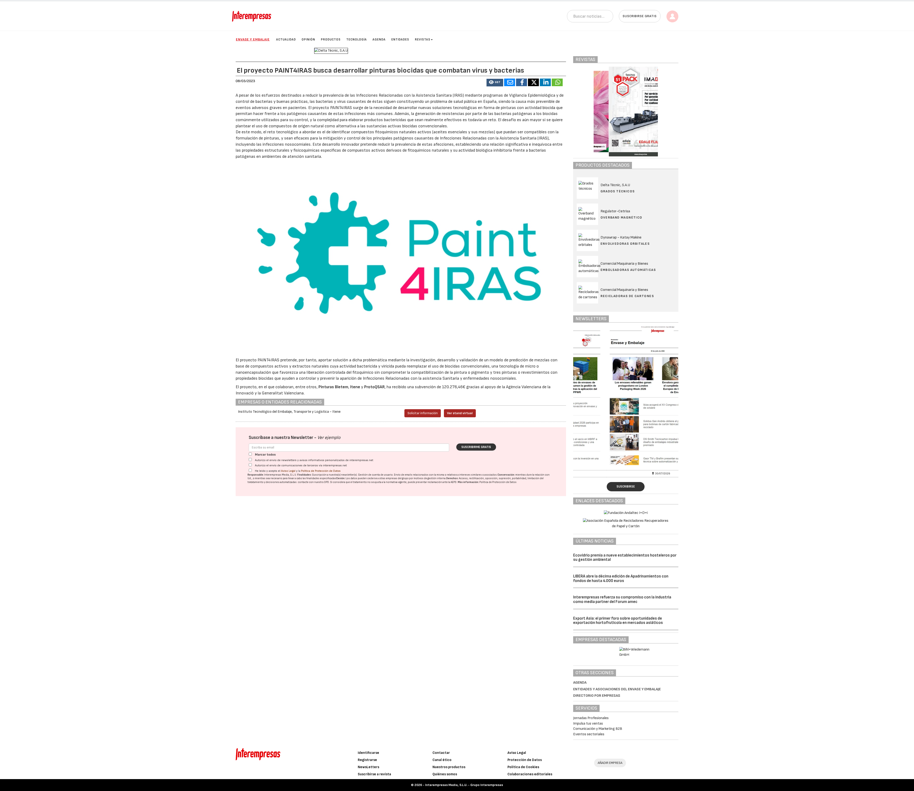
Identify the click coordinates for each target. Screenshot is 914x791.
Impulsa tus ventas (588, 723)
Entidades (400, 39)
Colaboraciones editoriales (529, 774)
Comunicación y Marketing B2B (597, 728)
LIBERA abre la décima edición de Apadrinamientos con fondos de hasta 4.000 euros (620, 578)
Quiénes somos (444, 774)
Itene (355, 386)
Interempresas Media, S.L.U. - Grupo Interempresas (464, 785)
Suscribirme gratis (476, 447)
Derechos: (452, 478)
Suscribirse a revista (374, 774)
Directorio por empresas (596, 695)
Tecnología (356, 39)
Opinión (308, 39)
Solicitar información (422, 413)
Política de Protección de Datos (321, 471)
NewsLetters (368, 767)
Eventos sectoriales (588, 734)
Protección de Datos (524, 760)
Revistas (422, 39)
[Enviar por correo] (509, 82)
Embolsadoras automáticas (628, 270)
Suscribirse (625, 486)
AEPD (454, 482)
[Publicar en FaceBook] (521, 82)
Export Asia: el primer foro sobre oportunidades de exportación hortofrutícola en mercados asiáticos (618, 620)
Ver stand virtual (460, 413)
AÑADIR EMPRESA (610, 763)
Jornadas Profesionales (591, 718)
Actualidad (286, 39)
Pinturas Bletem (333, 386)
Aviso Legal (288, 471)
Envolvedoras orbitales (625, 244)
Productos (331, 39)
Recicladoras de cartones (627, 296)
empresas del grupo (397, 478)
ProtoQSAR (374, 386)
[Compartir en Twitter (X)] (533, 82)
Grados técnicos (618, 191)
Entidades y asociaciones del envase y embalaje (617, 689)
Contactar (441, 753)
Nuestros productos (448, 767)
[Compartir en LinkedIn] (545, 82)
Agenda (379, 39)
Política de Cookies (523, 767)
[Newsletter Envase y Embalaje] (626, 397)
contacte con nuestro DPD (313, 482)
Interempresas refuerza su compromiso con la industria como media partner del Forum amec (622, 599)
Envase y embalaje (253, 39)
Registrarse (367, 760)
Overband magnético (621, 217)
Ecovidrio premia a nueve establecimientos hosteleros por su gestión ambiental (624, 557)
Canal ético (442, 760)
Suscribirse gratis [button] (640, 16)
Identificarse (368, 753)
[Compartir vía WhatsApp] (557, 82)
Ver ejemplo (328, 437)
